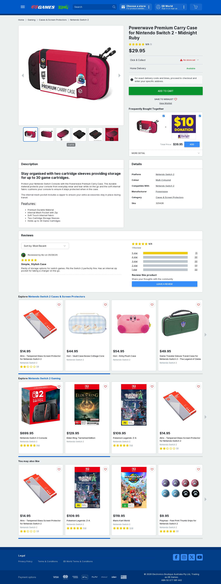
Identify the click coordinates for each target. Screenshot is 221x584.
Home (21, 19)
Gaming (31, 19)
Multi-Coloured (163, 180)
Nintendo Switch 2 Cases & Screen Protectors (56, 296)
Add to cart (165, 91)
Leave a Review (164, 284)
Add (192, 144)
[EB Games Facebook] (176, 557)
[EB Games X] (191, 557)
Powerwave (162, 191)
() (148, 44)
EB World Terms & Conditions (78, 561)
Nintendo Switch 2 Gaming (44, 378)
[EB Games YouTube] (199, 557)
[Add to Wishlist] (59, 304)
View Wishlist (165, 103)
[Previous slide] (23, 75)
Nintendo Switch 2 (79, 19)
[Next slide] (120, 75)
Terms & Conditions (48, 561)
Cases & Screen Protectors (53, 19)
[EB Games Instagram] (184, 557)
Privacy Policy (25, 561)
